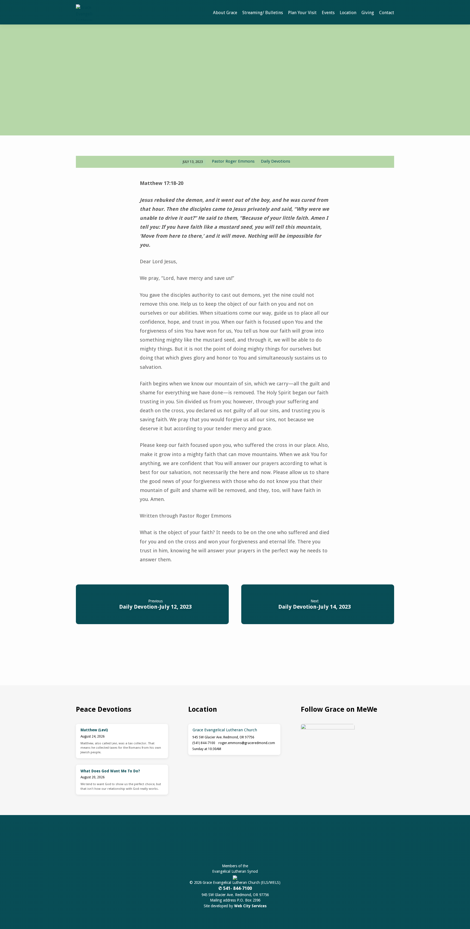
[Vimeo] (254, 844)
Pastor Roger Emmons (233, 161)
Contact (386, 12)
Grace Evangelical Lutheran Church (225, 729)
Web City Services (250, 906)
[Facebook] (216, 844)
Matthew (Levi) (94, 730)
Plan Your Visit (302, 12)
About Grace (225, 12)
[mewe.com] (229, 844)
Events (328, 12)
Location (348, 12)
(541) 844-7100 (203, 743)
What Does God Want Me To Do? (110, 771)
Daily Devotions (275, 161)
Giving (367, 12)
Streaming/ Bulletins (262, 12)
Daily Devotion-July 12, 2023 (155, 606)
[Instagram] (242, 844)
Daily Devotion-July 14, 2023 (314, 606)
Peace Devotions (103, 709)
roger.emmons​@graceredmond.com (246, 743)
